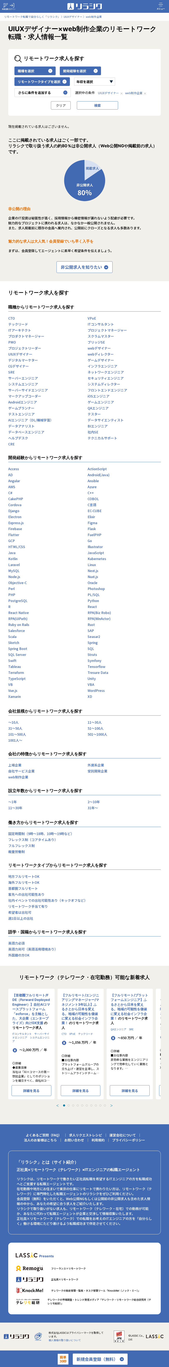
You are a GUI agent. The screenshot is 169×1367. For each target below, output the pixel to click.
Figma (92, 522)
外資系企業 (96, 765)
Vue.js (12, 690)
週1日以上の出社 (20, 918)
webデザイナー (99, 348)
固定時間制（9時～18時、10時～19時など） (41, 833)
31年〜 (93, 807)
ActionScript (97, 468)
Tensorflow (96, 666)
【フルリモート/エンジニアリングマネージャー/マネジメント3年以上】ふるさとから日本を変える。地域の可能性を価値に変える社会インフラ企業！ (80, 1009)
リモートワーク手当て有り (28, 906)
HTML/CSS (16, 546)
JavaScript (96, 552)
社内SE (93, 431)
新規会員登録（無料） (97, 1359)
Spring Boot (17, 648)
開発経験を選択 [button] (74, 70)
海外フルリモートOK (23, 882)
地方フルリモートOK (23, 876)
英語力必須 (16, 943)
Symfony (94, 660)
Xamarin (14, 696)
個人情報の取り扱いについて (65, 1340)
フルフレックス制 (21, 845)
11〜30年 (15, 807)
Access (13, 468)
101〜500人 (17, 734)
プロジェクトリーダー (24, 348)
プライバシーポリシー (128, 1139)
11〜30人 (95, 722)
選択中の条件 (85, 92)
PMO (12, 342)
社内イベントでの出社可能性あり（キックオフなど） (47, 900)
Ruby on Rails (18, 624)
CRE (11, 443)
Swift (12, 660)
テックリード (18, 324)
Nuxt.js (93, 576)
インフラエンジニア (102, 366)
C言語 (92, 504)
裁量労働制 (16, 851)
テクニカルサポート (102, 437)
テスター (94, 414)
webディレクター (101, 354)
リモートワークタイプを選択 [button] (39, 81)
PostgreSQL (18, 600)
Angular (14, 480)
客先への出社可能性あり (26, 894)
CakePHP (15, 498)
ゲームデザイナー (101, 360)
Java (11, 552)
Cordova (14, 504)
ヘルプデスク (18, 437)
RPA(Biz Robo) (99, 612)
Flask (92, 528)
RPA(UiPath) (17, 618)
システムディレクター (104, 384)
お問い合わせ (74, 1139)
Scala (12, 636)
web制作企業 (133, 93)
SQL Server (17, 654)
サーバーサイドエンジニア (28, 390)
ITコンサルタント (101, 324)
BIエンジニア (98, 426)
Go (90, 540)
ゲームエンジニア (101, 402)
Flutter (13, 534)
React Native (18, 612)
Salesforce (16, 630)
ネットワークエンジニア (106, 372)
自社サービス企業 (21, 771)
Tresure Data (98, 672)
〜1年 (12, 801)
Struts (92, 654)
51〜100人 (95, 728)
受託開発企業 (97, 771)
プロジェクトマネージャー (107, 330)
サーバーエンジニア (23, 378)
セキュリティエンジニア (106, 378)
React (92, 606)
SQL (91, 648)
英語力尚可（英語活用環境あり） (33, 949)
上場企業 (14, 765)
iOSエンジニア (98, 396)
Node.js (14, 576)
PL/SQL (94, 594)
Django (13, 510)
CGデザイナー (18, 366)
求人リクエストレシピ (85, 1135)
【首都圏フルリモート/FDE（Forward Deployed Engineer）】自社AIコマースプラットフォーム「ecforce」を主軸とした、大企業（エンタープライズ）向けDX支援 (31, 1009)
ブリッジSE (96, 342)
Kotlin (13, 558)
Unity (92, 678)
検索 (97, 105)
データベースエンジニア (26, 431)
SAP (91, 630)
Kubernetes (97, 558)
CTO (11, 318)
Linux (92, 564)
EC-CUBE (95, 510)
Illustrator (95, 546)
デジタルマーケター (23, 360)
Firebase (15, 528)
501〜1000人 (97, 734)
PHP (11, 594)
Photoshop (96, 588)
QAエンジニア (98, 408)
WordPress (96, 690)
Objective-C (17, 582)
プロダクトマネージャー (26, 336)
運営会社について (122, 1135)
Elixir (91, 516)
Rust (91, 624)
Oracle (92, 582)
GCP (11, 540)
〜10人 (13, 722)
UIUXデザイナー (108, 93)
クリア (61, 105)
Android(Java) (98, 474)
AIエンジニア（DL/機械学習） (30, 420)
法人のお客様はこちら (40, 1139)
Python (93, 600)
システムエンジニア (23, 384)
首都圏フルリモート (23, 888)
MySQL (14, 570)
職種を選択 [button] (26, 70)
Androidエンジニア (22, 402)
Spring (93, 642)
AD (10, 474)
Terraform (16, 672)
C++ (91, 492)
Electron (14, 516)
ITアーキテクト (19, 330)
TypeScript (17, 678)
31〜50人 (15, 728)
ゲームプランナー (21, 408)
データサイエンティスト (106, 420)
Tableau (14, 666)
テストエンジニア (21, 414)
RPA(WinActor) (99, 618)
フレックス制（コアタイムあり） (33, 839)
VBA (91, 684)
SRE (11, 372)
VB (10, 684)
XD (90, 696)
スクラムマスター (101, 336)
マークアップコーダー (24, 396)
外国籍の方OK (18, 955)
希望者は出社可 (19, 912)
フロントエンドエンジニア (107, 390)
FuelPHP (94, 534)
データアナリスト (21, 426)
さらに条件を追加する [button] (34, 92)
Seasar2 (94, 636)
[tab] (64, 1105)
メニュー (161, 8)
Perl (11, 588)
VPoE (92, 318)
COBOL (93, 498)
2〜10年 (94, 801)
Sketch (13, 642)
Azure (92, 486)
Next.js (93, 570)
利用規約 (98, 1139)
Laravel (14, 564)
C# (10, 492)
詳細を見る (31, 1090)
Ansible (93, 480)
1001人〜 (15, 740)
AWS (11, 486)
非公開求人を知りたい (81, 267)
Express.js (16, 522)
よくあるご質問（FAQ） (44, 1135)
